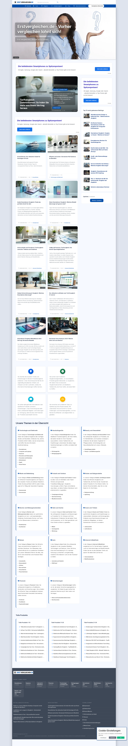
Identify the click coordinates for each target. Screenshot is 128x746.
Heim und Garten (57, 508)
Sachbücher (22, 526)
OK (120, 737)
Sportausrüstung (56, 496)
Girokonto (21, 599)
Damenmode (22, 490)
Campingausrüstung (57, 494)
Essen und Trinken (91, 508)
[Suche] (57, 2)
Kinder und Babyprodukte (93, 473)
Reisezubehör (22, 563)
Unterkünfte (22, 561)
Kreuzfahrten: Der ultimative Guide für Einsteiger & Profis (63, 710)
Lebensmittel (88, 526)
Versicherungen (57, 581)
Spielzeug (87, 494)
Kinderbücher (22, 524)
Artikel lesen (56, 107)
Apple (20, 462)
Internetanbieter (89, 556)
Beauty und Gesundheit (93, 430)
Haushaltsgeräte (57, 430)
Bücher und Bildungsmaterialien (30, 508)
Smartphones (36, 222)
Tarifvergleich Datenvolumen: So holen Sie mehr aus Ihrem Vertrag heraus (63, 706)
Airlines (21, 565)
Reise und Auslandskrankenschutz (61, 597)
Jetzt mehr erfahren (102, 69)
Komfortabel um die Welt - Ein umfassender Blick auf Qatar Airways (99, 149)
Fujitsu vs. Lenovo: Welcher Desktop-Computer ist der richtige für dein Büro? (27, 706)
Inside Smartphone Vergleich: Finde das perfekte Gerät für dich (63, 716)
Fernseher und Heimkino (25, 458)
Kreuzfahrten (35, 177)
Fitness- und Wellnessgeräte (92, 451)
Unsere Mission (87, 711)
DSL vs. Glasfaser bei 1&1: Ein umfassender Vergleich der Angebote (99, 180)
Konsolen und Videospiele (26, 455)
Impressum (86, 705)
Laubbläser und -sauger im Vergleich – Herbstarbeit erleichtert (27, 710)
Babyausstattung (89, 492)
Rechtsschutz (55, 599)
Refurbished (22, 460)
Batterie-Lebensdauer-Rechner (100, 187)
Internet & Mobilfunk (37, 268)
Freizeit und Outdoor (59, 473)
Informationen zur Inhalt (90, 714)
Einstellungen (103, 737)
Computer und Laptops (25, 451)
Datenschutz (87, 708)
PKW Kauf (54, 563)
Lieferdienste (88, 528)
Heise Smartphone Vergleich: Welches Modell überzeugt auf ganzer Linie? (64, 720)
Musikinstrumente (57, 498)
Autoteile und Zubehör (58, 561)
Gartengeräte (55, 528)
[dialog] (112, 733)
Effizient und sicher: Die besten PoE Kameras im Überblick (63, 713)
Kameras (67, 359)
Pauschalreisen (23, 571)
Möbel (53, 526)
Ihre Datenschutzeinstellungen (91, 722)
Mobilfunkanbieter (89, 559)
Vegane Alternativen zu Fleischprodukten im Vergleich (27, 721)
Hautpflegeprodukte (90, 449)
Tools (85, 719)
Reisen (21, 540)
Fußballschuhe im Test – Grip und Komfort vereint (26, 714)
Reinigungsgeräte (56, 453)
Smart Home (22, 464)
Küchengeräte (55, 451)
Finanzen (22, 581)
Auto (53, 540)
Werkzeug (54, 531)
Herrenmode (22, 492)
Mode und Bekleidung (26, 473)
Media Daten (86, 725)
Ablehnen (112, 737)
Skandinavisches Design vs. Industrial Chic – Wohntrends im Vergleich (100, 116)
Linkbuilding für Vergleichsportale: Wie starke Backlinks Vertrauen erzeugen (28, 718)
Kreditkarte (22, 602)
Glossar (85, 717)
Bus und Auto (22, 567)
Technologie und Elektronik (57, 177)
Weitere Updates (96, 200)
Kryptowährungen (24, 604)
